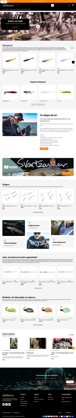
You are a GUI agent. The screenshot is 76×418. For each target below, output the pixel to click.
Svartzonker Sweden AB (10, 416)
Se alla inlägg (71, 334)
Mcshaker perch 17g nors (62, 319)
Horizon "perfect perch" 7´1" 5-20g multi (10, 281)
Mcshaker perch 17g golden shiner (46, 319)
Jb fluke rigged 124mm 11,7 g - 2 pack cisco (65, 71)
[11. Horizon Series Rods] (47, 92)
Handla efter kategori (8, 30)
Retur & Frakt (50, 399)
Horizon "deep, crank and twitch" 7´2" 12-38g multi (28, 282)
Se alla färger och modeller (38, 324)
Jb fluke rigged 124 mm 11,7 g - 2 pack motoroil (10, 71)
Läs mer (3, 359)
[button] (72, 5)
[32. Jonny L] (65, 92)
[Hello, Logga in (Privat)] (69, 5)
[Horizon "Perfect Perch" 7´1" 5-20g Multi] (10, 272)
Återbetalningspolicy (6, 412)
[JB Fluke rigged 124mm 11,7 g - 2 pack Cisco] (65, 60)
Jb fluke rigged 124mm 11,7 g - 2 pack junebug (29, 71)
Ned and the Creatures (38, 399)
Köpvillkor (50, 397)
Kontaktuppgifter (66, 394)
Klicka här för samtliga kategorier (38, 104)
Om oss (22, 399)
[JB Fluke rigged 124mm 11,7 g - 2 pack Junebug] (29, 60)
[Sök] (52, 5)
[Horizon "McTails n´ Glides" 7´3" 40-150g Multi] (47, 272)
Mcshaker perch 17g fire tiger (8, 319)
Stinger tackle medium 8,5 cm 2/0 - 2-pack (47, 206)
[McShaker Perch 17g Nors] (65, 310)
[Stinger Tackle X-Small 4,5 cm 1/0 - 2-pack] (10, 196)
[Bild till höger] (73, 62)
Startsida (22, 397)
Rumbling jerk (30, 353)
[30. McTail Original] (29, 92)
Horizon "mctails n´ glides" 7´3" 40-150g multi (47, 282)
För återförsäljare (24, 403)
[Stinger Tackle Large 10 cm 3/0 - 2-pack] (65, 196)
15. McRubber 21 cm (6, 100)
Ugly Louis (36, 401)
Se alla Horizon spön (38, 288)
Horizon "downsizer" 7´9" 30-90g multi (65, 281)
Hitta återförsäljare (7, 1)
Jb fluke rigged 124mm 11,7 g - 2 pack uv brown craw (47, 71)
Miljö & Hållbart (24, 401)
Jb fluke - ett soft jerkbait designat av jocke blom (62, 353)
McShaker (36, 397)
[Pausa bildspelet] (11, 39)
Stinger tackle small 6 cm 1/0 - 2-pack (29, 206)
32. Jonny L (59, 100)
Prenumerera (70, 381)
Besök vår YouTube (66, 173)
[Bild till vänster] (2, 62)
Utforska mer (44, 148)
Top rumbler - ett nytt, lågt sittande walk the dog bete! (13, 353)
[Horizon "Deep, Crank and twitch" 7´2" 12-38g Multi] (29, 272)
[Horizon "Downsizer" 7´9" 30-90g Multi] (65, 272)
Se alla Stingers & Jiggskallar (38, 212)
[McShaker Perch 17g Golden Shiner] (47, 310)
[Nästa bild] (9, 39)
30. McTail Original (24, 100)
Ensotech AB (22, 416)
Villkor (50, 394)
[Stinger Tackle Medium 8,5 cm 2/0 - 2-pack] (47, 196)
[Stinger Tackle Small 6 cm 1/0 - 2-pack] (29, 196)
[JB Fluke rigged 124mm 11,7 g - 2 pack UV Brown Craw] (47, 60)
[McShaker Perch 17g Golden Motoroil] (29, 310)
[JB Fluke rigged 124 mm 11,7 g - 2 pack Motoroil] (10, 60)
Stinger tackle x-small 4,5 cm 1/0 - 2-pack (10, 206)
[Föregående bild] (3, 39)
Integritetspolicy (16, 412)
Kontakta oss (23, 405)
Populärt (36, 394)
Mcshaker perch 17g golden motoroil (28, 319)
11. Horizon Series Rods (43, 100)
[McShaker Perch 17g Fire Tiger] (10, 310)
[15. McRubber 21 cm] (10, 92)
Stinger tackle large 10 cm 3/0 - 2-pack (64, 206)
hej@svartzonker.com (57, 244)
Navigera (23, 394)
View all (72, 47)
